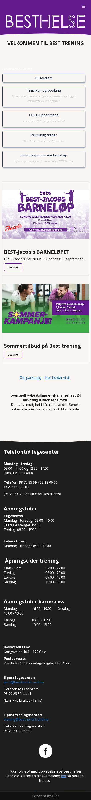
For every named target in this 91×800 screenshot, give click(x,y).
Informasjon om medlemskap (43, 158)
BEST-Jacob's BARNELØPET (36, 251)
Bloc (55, 795)
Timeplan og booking (44, 95)
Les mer (13, 267)
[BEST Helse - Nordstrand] (45, 21)
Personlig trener (44, 138)
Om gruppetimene (44, 118)
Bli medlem (43, 78)
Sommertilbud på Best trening (42, 345)
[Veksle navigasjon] (84, 6)
